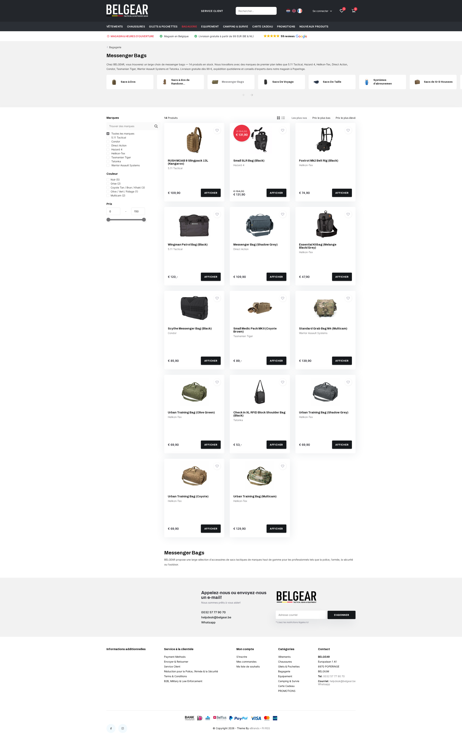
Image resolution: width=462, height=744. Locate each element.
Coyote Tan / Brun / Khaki (128, 187)
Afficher (210, 192)
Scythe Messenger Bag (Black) (190, 328)
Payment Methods (175, 656)
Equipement (210, 26)
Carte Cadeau (262, 26)
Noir (115, 179)
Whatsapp (208, 622)
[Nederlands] (288, 11)
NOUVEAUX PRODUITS (313, 26)
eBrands (254, 728)
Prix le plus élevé (346, 117)
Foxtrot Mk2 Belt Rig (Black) (318, 160)
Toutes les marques (122, 133)
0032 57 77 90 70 (213, 612)
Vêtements (114, 26)
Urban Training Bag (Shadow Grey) (323, 412)
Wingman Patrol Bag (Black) (188, 244)
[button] (285, 36)
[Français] (300, 11)
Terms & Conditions (175, 676)
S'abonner (341, 614)
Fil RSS (266, 728)
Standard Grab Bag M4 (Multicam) (323, 328)
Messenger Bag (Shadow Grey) (255, 244)
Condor (115, 141)
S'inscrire (241, 656)
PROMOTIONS (286, 26)
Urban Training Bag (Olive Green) (191, 412)
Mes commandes (246, 661)
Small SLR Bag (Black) (248, 160)
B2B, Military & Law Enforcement (183, 681)
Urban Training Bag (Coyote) (188, 496)
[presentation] (244, 95)
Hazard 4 (116, 149)
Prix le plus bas (321, 117)
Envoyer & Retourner (176, 661)
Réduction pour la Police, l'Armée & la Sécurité (191, 671)
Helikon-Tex (118, 153)
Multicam (118, 195)
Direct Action (119, 145)
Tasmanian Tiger (121, 157)
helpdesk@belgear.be (216, 617)
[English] (294, 11)
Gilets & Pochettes (163, 26)
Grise (116, 183)
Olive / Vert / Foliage (124, 191)
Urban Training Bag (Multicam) (254, 496)
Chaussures (136, 26)
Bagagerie (189, 26)
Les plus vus (299, 117)
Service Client (172, 666)
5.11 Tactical (118, 137)
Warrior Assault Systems (125, 165)
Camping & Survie (235, 26)
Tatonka (116, 161)
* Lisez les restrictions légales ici (292, 622)
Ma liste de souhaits (248, 666)
